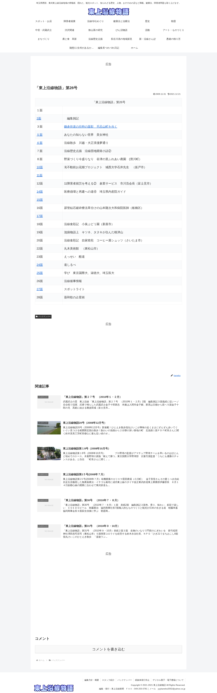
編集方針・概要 (91, 680)
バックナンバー (44, 316)
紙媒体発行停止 (142, 680)
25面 (40, 273)
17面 (40, 216)
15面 (40, 199)
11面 (40, 175)
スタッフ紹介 (108, 680)
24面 (40, 264)
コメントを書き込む (108, 649)
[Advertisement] (108, 73)
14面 (40, 191)
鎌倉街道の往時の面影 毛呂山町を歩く (90, 126)
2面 (39, 118)
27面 (40, 289)
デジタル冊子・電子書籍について (168, 680)
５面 (40, 134)
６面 (40, 142)
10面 (40, 167)
